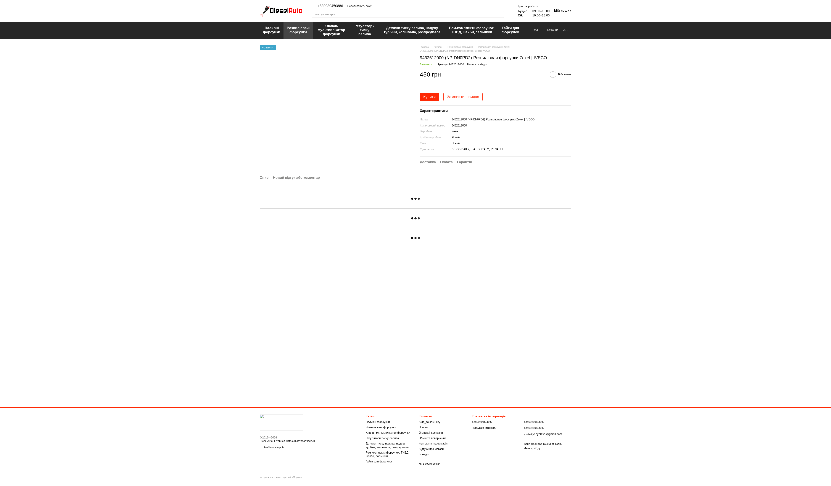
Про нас (424, 427)
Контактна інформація (433, 443)
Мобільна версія (274, 447)
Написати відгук (477, 64)
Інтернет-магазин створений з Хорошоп (281, 477)
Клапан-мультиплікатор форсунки (331, 30)
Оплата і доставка (431, 432)
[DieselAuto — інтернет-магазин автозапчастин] (281, 422)
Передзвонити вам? (359, 6)
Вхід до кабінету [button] (429, 422)
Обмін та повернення (432, 438)
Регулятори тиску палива (364, 30)
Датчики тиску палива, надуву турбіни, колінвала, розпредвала (412, 30)
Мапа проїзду (532, 448)
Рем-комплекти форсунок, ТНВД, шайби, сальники (471, 30)
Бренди (423, 454)
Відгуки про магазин (432, 449)
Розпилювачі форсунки (298, 30)
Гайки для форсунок (510, 30)
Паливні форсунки (271, 30)
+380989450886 (330, 6)
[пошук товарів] (500, 14)
